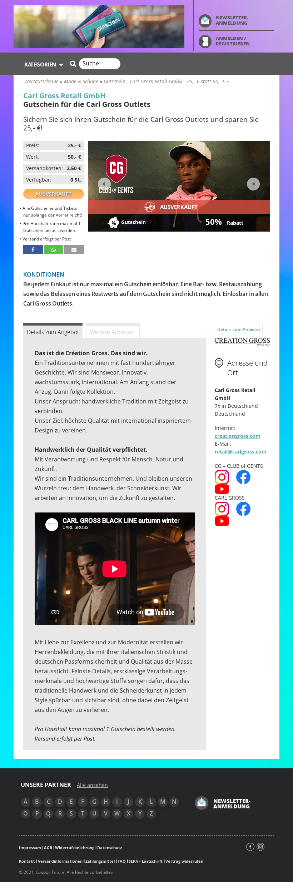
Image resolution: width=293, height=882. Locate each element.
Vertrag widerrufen (184, 861)
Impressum (30, 847)
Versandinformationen (60, 861)
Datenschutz (109, 847)
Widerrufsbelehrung (74, 847)
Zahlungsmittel (100, 861)
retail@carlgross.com (241, 451)
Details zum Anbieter (238, 329)
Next (252, 181)
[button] (33, 249)
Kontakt (27, 861)
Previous (104, 184)
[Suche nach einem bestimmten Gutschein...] (72, 63)
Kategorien (41, 64)
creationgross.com (237, 435)
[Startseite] (99, 26)
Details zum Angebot (53, 332)
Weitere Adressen (112, 332)
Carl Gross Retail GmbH (64, 95)
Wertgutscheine (41, 81)
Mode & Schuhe (81, 81)
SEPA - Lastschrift (146, 861)
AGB (48, 847)
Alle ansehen (92, 785)
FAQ (122, 861)
